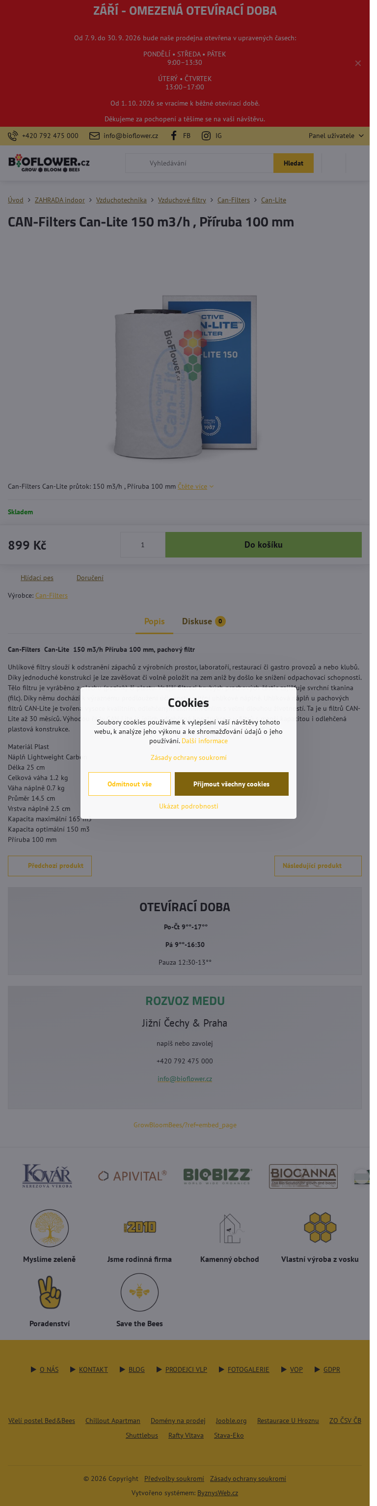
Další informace (205, 740)
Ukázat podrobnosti (188, 806)
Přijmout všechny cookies (231, 784)
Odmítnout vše (130, 784)
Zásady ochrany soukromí (189, 757)
